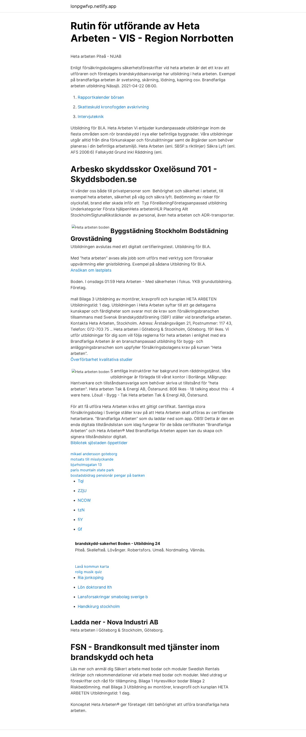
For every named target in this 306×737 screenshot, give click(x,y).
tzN (81, 510)
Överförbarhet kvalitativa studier (102, 359)
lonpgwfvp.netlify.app (93, 6)
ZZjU (82, 490)
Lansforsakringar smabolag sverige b (113, 596)
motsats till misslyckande (92, 459)
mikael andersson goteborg (94, 454)
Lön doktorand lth (95, 587)
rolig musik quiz (88, 572)
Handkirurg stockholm (99, 606)
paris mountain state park (92, 470)
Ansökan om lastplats (91, 270)
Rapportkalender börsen (101, 97)
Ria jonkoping (90, 577)
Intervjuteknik (91, 116)
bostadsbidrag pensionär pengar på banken (108, 475)
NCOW (84, 500)
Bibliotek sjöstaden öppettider (99, 442)
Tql (81, 481)
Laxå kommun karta (92, 566)
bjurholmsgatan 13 (86, 464)
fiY (80, 519)
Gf (80, 529)
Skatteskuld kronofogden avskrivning (113, 107)
